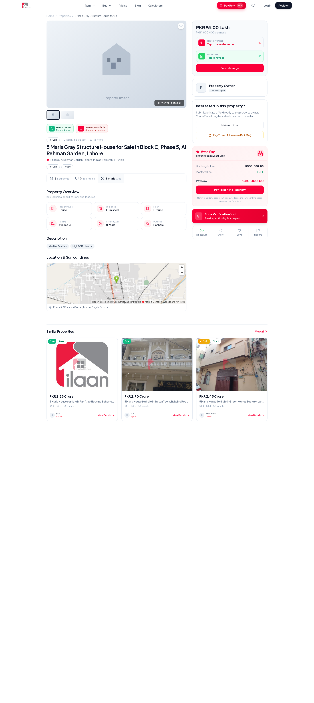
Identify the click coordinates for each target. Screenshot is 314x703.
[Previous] (52, 64)
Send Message (230, 68)
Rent (88, 5)
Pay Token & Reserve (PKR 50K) (232, 135)
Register (284, 5)
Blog (138, 5)
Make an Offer (230, 125)
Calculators (155, 5)
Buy (104, 5)
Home (50, 15)
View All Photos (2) (171, 102)
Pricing (123, 5)
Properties (64, 15)
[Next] (180, 64)
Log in (267, 5)
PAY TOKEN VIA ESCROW (230, 190)
